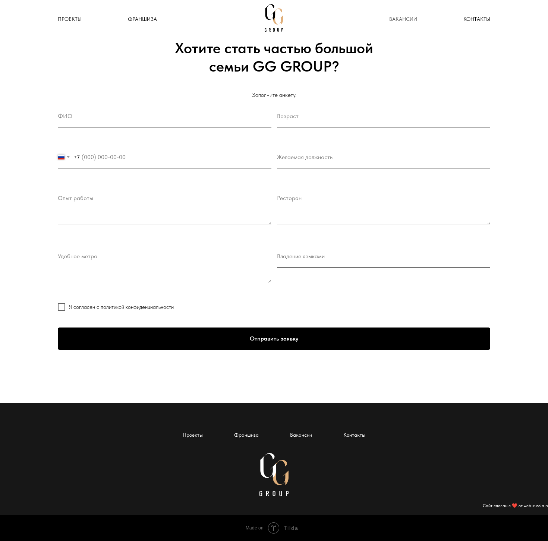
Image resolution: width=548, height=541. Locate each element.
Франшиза (246, 435)
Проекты (70, 19)
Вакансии (301, 435)
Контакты (354, 435)
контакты (476, 19)
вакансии (403, 19)
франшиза (142, 19)
